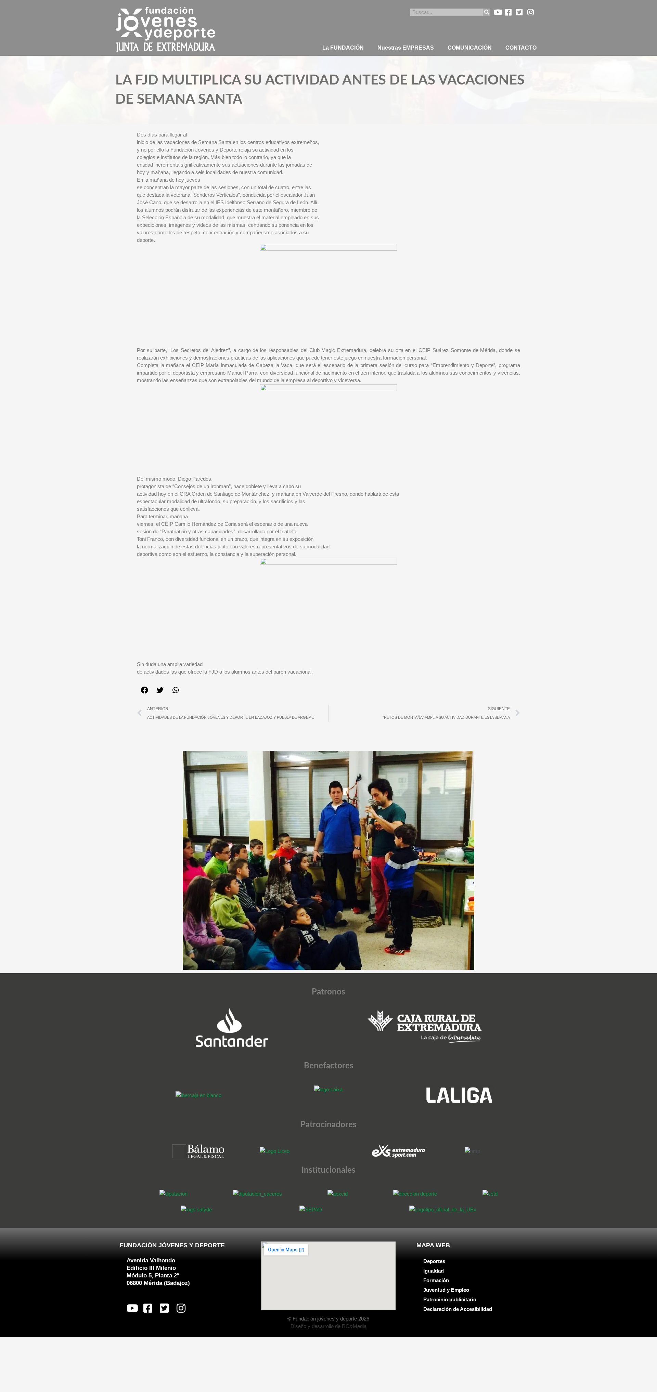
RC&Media (354, 1326)
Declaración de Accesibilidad (457, 1309)
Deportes (434, 1261)
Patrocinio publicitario (449, 1299)
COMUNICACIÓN (470, 48)
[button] (144, 690)
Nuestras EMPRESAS (405, 48)
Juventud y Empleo (446, 1290)
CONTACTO (521, 48)
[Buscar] (486, 12)
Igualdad (433, 1271)
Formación (436, 1280)
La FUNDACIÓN (343, 48)
